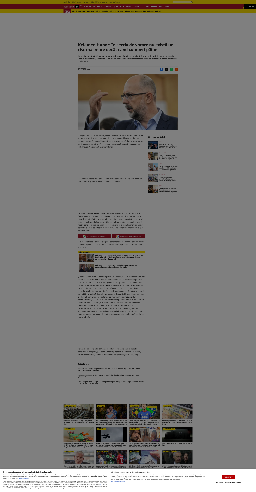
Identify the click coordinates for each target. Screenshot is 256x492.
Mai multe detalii (23, 478)
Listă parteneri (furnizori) (118, 481)
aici (101, 484)
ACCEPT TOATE (228, 477)
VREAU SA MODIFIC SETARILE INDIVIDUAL (228, 482)
